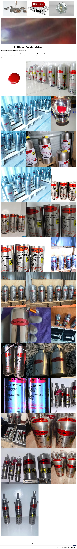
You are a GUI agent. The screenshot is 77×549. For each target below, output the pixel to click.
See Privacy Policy (10, 547)
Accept (73, 547)
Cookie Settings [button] (63, 547)
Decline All (68, 547)
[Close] (75, 547)
